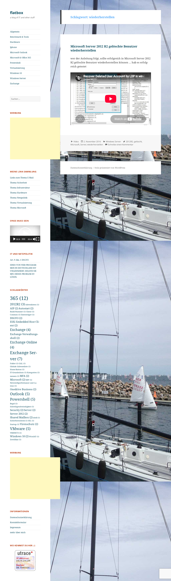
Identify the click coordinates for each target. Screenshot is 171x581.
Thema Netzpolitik (18, 197)
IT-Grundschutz (18, 372)
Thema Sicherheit (18, 182)
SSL (31, 420)
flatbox (16, 12)
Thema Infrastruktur (20, 187)
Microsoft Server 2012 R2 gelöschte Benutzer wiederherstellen (103, 48)
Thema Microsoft (18, 207)
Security (16, 410)
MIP (29, 380)
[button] (25, 234)
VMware (20, 428)
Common (15, 314)
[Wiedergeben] (14, 239)
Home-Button (17, 369)
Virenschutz (29, 424)
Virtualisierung (17, 68)
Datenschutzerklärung (21, 517)
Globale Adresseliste (20, 366)
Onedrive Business (23, 389)
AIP (14, 308)
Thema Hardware (18, 192)
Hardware (15, 42)
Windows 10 (16, 73)
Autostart (26, 308)
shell (36, 417)
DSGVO (16, 318)
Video (76, 141)
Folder (14, 363)
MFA (24, 376)
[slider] (23, 239)
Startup (14, 424)
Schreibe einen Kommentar (120, 144)
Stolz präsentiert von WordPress (110, 167)
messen (14, 376)
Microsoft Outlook (18, 52)
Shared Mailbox (21, 417)
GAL (22, 363)
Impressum (15, 527)
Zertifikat (15, 439)
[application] (25, 233)
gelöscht (138, 141)
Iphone (13, 47)
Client (30, 311)
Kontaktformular (18, 522)
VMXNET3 (16, 433)
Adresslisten (32, 304)
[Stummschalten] (34, 239)
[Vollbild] (37, 239)
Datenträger (27, 314)
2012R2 (17, 304)
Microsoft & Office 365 (20, 57)
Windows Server (18, 78)
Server (29, 410)
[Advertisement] (35, 138)
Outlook (20, 393)
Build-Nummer (18, 311)
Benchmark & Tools (19, 36)
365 (19, 298)
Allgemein (15, 31)
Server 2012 (19, 413)
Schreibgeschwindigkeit (22, 406)
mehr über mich (18, 532)
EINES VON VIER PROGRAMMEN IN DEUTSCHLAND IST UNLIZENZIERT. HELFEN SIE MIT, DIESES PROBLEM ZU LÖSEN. (23, 270)
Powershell (15, 62)
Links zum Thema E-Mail (22, 177)
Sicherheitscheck (19, 420)
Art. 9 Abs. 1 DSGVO (19, 259)
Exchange (14, 83)
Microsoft (17, 379)
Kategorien (33, 372)
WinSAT (34, 436)
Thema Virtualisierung (21, 202)
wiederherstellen (95, 144)
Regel (14, 403)
